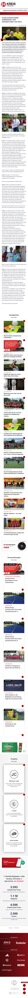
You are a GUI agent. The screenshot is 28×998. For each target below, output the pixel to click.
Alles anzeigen (14, 317)
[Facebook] (6, 25)
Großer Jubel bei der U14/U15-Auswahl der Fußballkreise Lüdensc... (12, 414)
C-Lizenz (14, 810)
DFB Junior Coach (14, 781)
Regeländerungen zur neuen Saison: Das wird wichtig (12, 375)
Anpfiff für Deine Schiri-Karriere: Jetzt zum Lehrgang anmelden (13, 355)
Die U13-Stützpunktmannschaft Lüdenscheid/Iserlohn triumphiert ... (14, 473)
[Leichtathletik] (24, 989)
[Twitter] (10, 25)
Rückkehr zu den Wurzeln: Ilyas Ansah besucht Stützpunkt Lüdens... (13, 494)
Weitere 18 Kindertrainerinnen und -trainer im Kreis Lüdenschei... (14, 453)
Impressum (11, 927)
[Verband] (24, 992)
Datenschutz (17, 927)
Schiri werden (14, 840)
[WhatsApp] (3, 25)
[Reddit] (13, 25)
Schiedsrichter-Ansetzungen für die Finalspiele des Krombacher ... (13, 434)
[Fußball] (24, 985)
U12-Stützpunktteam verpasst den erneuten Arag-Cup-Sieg (14, 533)
